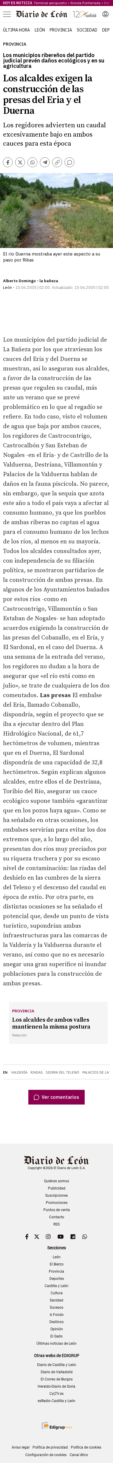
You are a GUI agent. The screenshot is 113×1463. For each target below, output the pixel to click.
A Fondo (57, 1315)
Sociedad (87, 30)
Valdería (19, 1072)
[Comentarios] (69, 162)
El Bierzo (57, 1264)
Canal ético (79, 1455)
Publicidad (56, 1188)
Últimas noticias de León (56, 1343)
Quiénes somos (56, 1181)
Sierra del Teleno (62, 1072)
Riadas (36, 1072)
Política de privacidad (50, 1447)
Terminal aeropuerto (50, 3)
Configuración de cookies (46, 1455)
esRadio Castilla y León (56, 1401)
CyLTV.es (56, 1394)
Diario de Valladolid (57, 1372)
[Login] (105, 14)
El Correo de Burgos (57, 1379)
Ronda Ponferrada (85, 3)
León (40, 30)
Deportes (56, 1279)
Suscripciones (56, 1195)
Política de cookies (86, 1447)
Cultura (57, 1293)
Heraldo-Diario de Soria (56, 1386)
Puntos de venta (56, 1210)
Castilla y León (56, 1286)
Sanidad (56, 1300)
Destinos (56, 1322)
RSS (56, 1224)
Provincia (61, 30)
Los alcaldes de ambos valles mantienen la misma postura (51, 1023)
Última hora (16, 30)
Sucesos (56, 1307)
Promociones (56, 1203)
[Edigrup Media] (57, 1425)
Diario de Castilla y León (56, 1365)
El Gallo (56, 1336)
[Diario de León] (56, 14)
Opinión (56, 1329)
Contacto (56, 1217)
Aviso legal (21, 1447)
